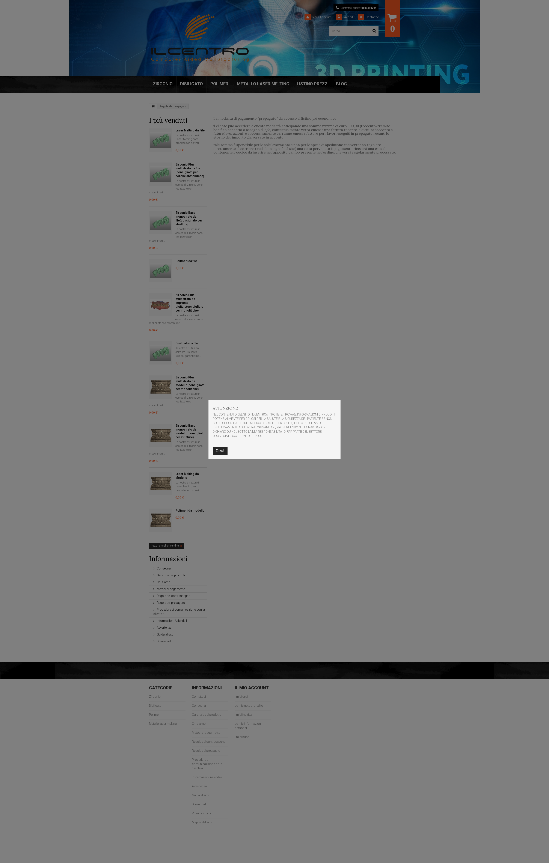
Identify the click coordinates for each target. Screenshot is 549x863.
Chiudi (220, 450)
